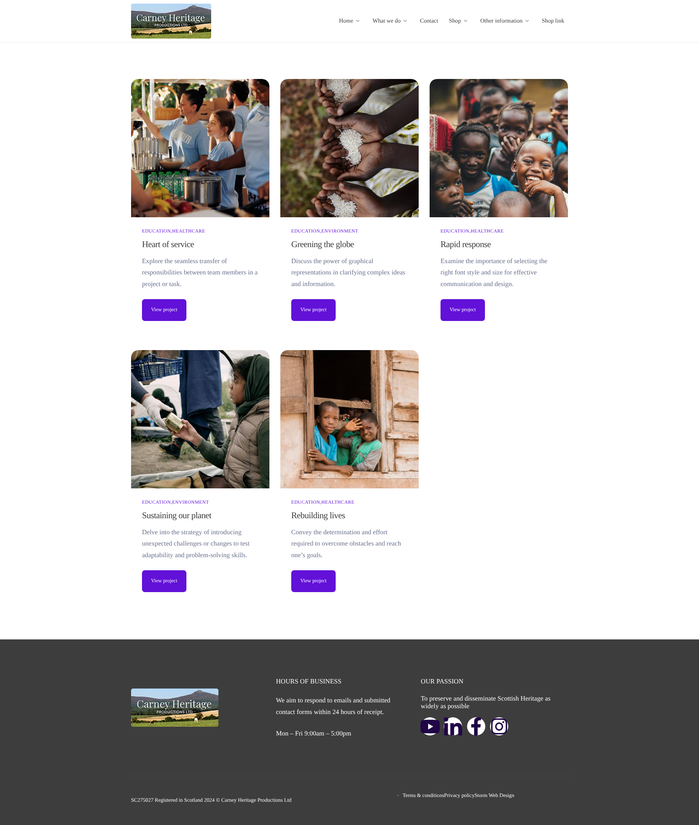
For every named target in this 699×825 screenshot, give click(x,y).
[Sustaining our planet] (200, 419)
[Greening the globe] (349, 148)
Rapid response (466, 244)
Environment (339, 231)
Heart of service (168, 244)
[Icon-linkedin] (453, 726)
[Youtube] (430, 726)
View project (164, 310)
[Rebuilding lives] (349, 419)
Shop (455, 21)
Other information (501, 21)
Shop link (553, 21)
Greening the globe (322, 244)
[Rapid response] (499, 148)
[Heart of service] (200, 148)
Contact (429, 21)
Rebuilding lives (318, 515)
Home (346, 21)
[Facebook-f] (476, 726)
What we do (386, 21)
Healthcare (188, 231)
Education (156, 231)
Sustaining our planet (176, 515)
